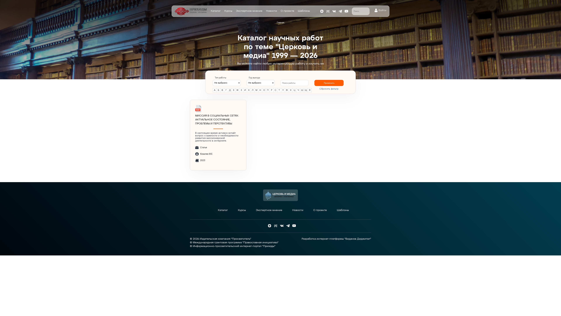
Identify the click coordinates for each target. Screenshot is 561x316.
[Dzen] (322, 11)
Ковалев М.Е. (206, 154)
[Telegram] (340, 11)
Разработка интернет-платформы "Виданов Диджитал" (336, 239)
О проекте (287, 11)
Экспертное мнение (249, 11)
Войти (382, 10)
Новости (271, 11)
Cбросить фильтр (329, 89)
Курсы (228, 11)
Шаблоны (304, 11)
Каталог (216, 11)
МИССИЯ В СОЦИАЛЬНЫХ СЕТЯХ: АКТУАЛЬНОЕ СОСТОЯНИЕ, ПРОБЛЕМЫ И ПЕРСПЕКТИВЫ (217, 119)
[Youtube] (346, 11)
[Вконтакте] (334, 11)
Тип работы (220, 78)
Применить (329, 83)
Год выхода (254, 78)
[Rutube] (328, 11)
